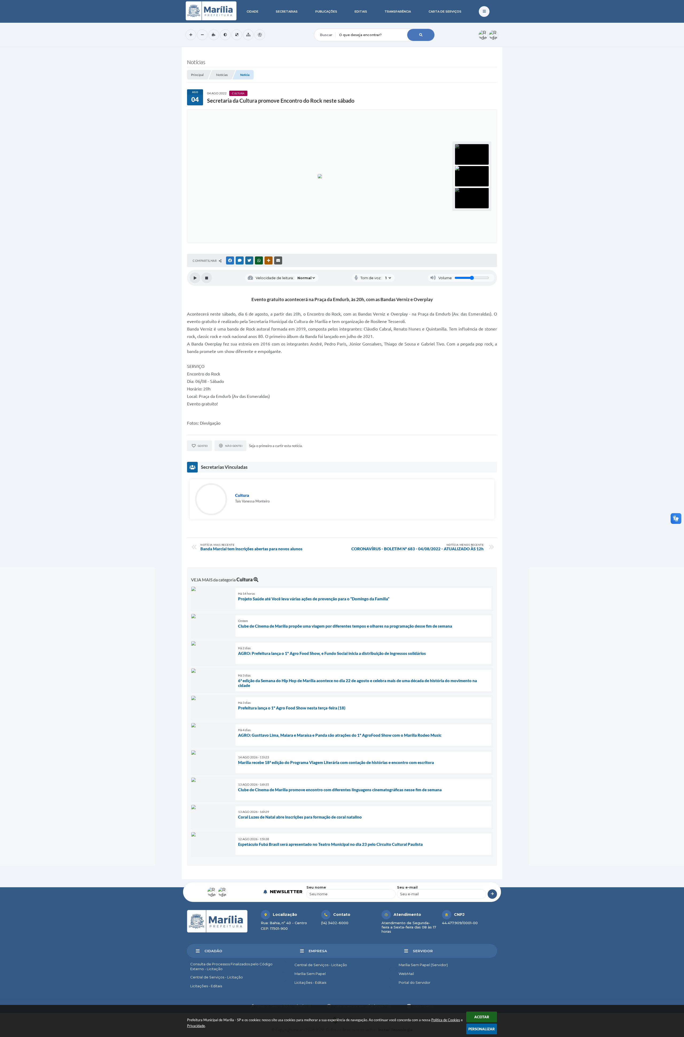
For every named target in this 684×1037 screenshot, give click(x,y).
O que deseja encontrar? (335, 25)
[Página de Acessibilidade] (260, 35)
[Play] (195, 277)
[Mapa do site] (248, 35)
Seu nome (316, 887)
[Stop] (206, 277)
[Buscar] (420, 35)
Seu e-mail (407, 887)
